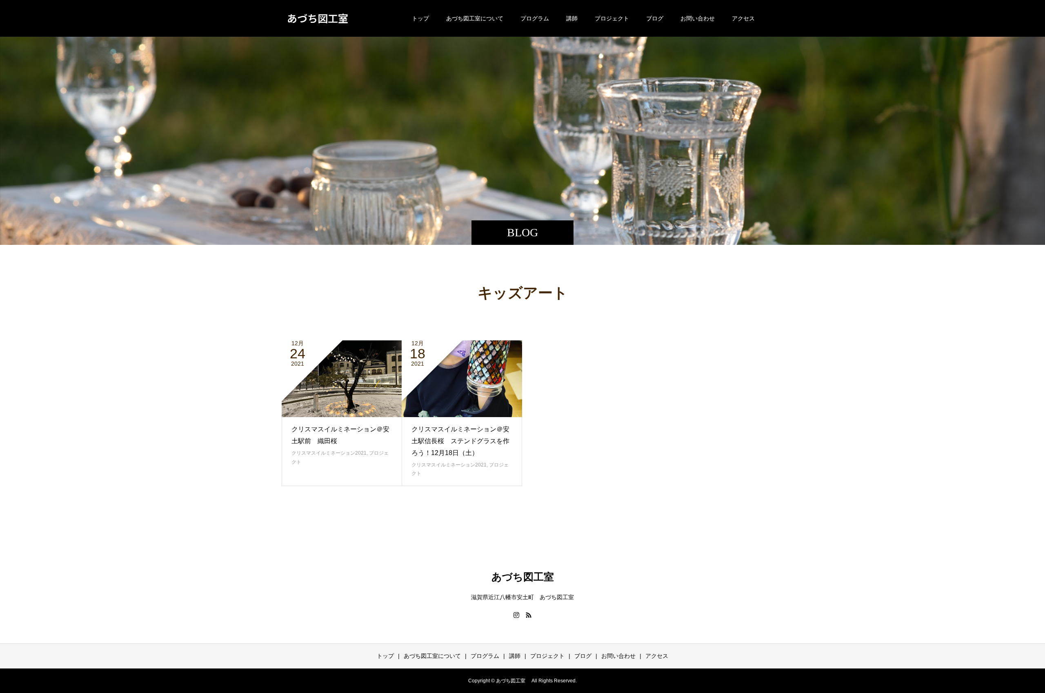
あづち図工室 (320, 18)
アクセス (743, 18)
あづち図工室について (474, 18)
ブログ (654, 18)
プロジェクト (612, 18)
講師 (572, 18)
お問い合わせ (697, 18)
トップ (420, 18)
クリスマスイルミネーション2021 (329, 453)
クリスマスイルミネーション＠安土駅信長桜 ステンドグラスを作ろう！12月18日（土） (460, 441)
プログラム (534, 18)
